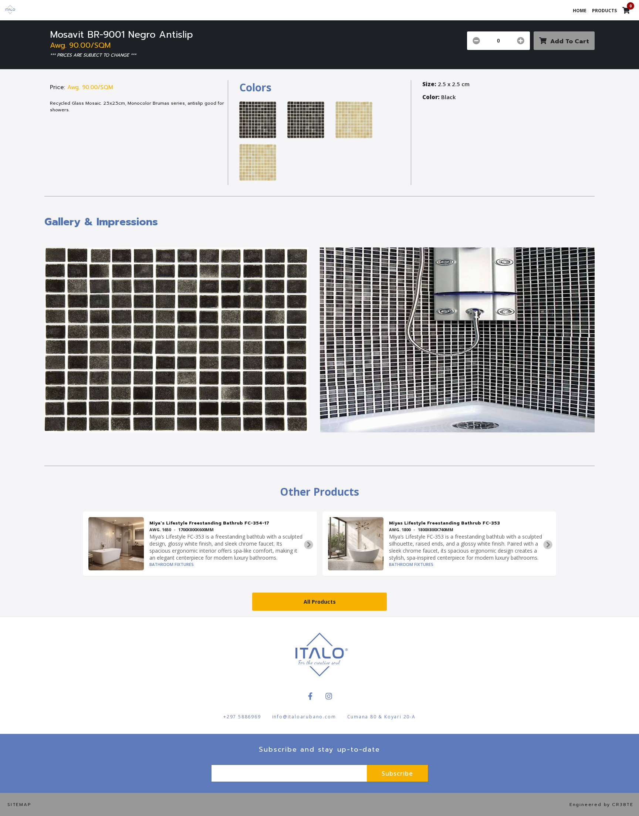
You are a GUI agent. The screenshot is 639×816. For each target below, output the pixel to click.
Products (604, 10)
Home (579, 10)
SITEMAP (19, 804)
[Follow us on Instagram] (329, 696)
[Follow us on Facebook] (310, 696)
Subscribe (397, 773)
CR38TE (622, 804)
